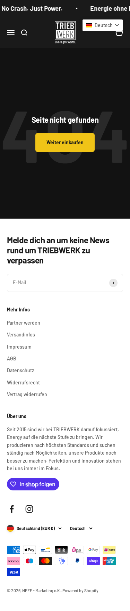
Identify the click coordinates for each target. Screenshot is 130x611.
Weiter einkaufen (65, 142)
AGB (11, 358)
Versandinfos (21, 334)
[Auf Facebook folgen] (11, 509)
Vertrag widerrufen (27, 394)
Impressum (19, 347)
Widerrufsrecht (23, 382)
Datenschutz (20, 370)
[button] (103, 25)
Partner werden (23, 323)
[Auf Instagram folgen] (29, 509)
